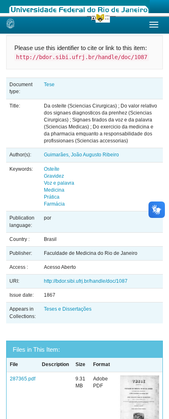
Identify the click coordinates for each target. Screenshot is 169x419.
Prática (51, 197)
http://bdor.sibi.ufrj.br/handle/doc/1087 (86, 281)
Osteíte (51, 169)
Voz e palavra (59, 183)
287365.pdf (22, 379)
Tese (49, 84)
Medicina (54, 190)
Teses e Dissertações (67, 309)
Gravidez (54, 176)
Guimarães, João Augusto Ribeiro (81, 155)
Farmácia (54, 204)
